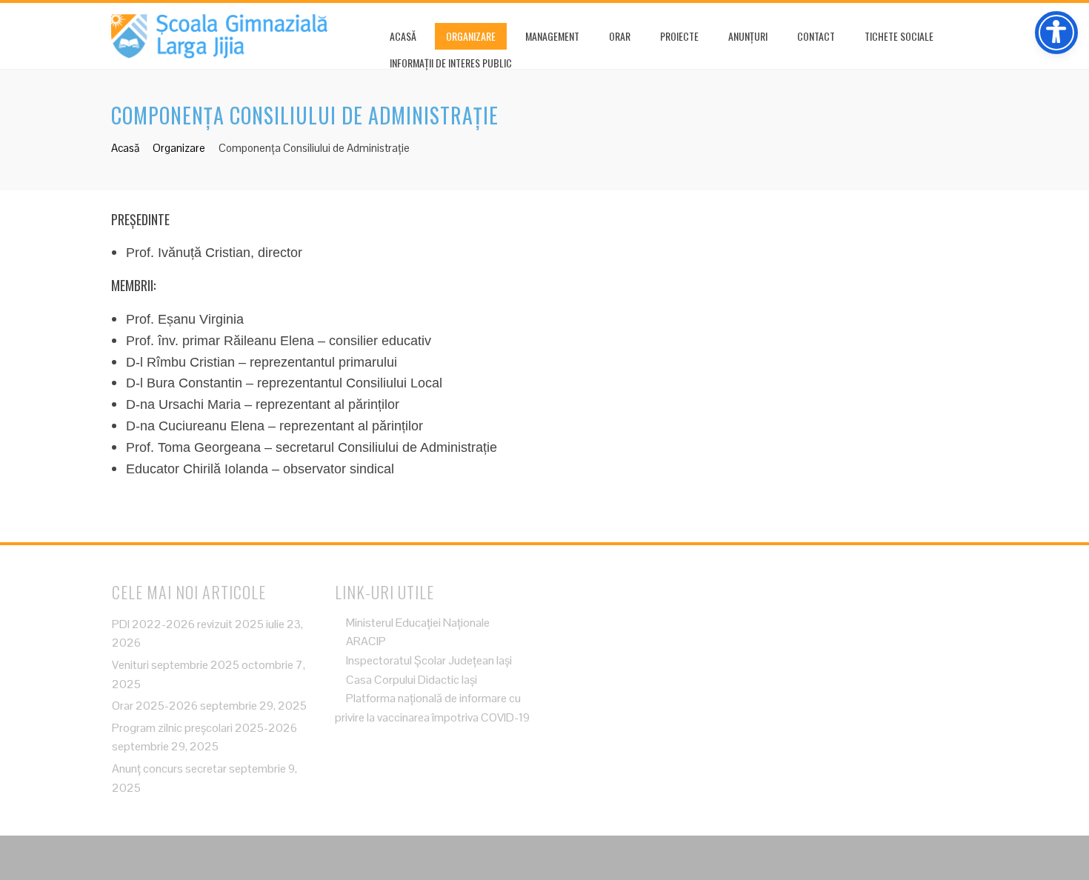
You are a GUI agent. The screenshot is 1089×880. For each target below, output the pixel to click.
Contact (816, 36)
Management (552, 36)
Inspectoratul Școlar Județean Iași (428, 660)
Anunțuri (747, 36)
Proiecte (679, 36)
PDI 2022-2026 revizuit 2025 (188, 624)
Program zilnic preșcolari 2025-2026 (204, 728)
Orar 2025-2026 (155, 705)
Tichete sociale (899, 36)
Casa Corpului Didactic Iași (410, 679)
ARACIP (365, 641)
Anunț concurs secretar (169, 768)
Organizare (471, 36)
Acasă (403, 36)
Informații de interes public (451, 62)
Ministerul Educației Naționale (417, 622)
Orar (619, 36)
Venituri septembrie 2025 (175, 665)
